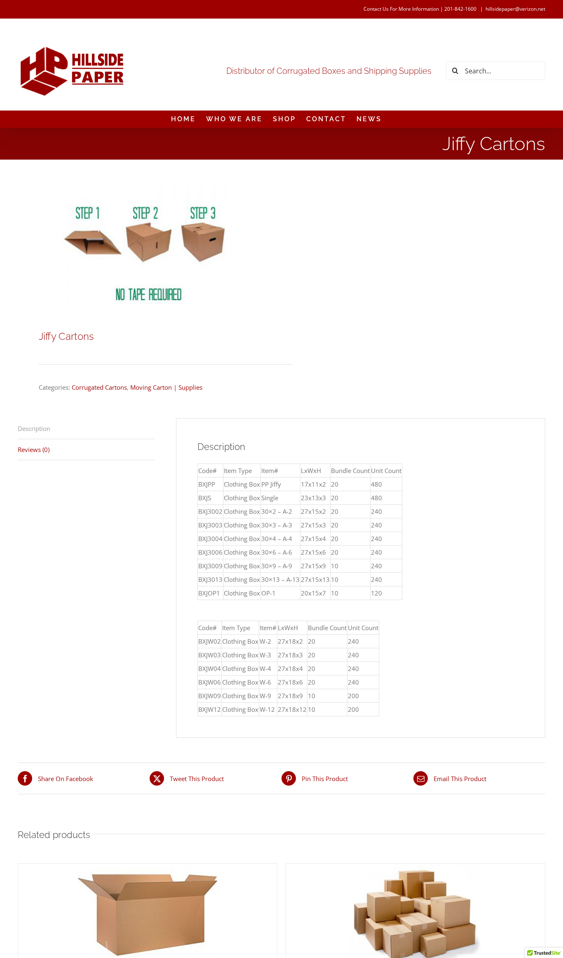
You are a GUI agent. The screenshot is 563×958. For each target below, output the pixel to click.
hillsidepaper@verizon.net (515, 8)
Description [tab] (34, 428)
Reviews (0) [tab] (33, 449)
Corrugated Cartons (99, 387)
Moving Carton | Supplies (166, 387)
